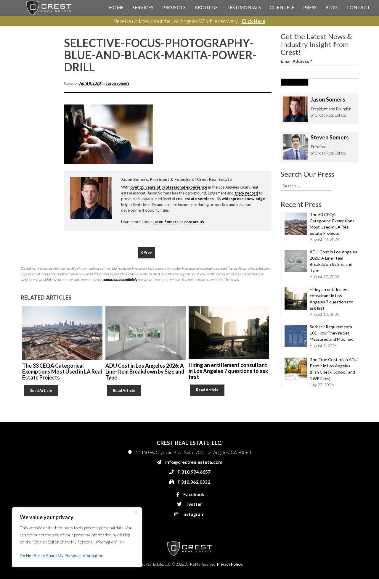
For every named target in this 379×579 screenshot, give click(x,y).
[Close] (135, 512)
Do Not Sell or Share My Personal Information (61, 555)
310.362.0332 (256, 139)
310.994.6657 (257, 128)
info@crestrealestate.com (267, 116)
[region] (77, 537)
